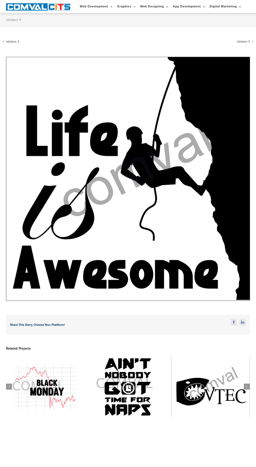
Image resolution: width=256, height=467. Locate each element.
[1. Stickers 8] (128, 179)
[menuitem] (98, 6)
